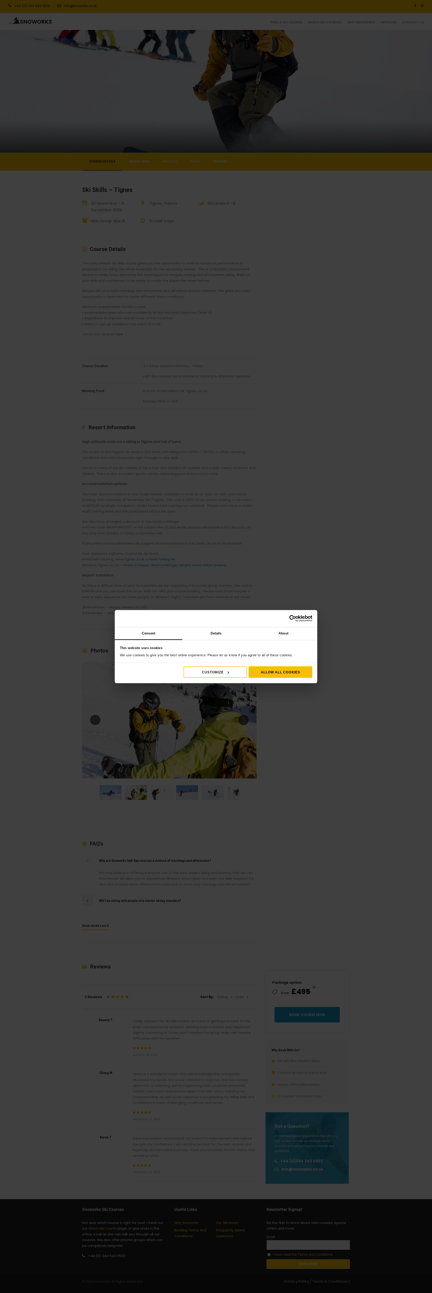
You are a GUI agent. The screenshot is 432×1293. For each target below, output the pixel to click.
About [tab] (283, 633)
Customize (212, 672)
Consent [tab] (148, 633)
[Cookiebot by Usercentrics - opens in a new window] (292, 618)
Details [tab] (216, 633)
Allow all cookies (280, 672)
